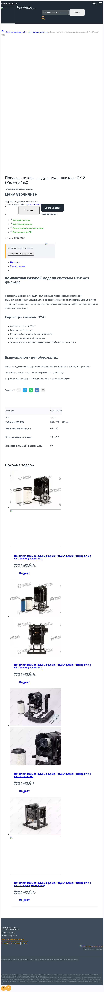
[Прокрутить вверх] (3, 988)
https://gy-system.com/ (34, 204)
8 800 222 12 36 (9, 3)
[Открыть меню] (100, 3)
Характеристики (17, 266)
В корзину (29, 210)
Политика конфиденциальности (12, 939)
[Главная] (2, 32)
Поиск (77, 13)
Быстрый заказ (52, 208)
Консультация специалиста (21, 254)
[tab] (54, 262)
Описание (15, 262)
